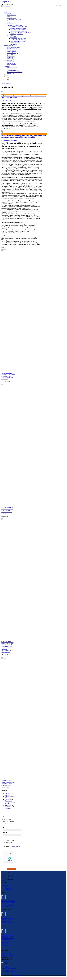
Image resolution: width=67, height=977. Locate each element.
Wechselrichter (11, 63)
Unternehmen (7, 13)
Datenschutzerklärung (10, 968)
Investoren (7, 799)
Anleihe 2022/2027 (12, 50)
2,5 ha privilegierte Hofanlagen (18, 28)
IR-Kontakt (10, 57)
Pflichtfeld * (6, 839)
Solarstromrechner (15, 42)
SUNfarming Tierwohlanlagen (18, 29)
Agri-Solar (7, 793)
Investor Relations (8, 45)
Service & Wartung (12, 44)
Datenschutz (14, 846)
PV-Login (58, 5)
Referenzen (7, 66)
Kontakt (6, 75)
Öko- (6, 803)
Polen (8, 69)
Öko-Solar (7, 805)
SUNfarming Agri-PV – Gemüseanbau (20, 32)
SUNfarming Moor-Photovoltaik (18, 31)
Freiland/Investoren (12, 67)
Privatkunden (10, 73)
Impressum (7, 970)
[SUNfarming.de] (6, 6)
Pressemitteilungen (12, 51)
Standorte (9, 16)
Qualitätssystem (8, 60)
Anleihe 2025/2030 (12, 48)
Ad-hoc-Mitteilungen (12, 53)
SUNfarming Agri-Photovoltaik (18, 26)
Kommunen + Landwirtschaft (14, 72)
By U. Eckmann (5, 100)
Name (4, 827)
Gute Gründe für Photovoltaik (18, 38)
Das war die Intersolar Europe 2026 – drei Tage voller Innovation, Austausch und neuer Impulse (7, 510)
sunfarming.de (18, 975)
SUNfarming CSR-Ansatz (14, 19)
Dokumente (10, 54)
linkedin (3, 1)
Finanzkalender (11, 56)
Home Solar (10, 35)
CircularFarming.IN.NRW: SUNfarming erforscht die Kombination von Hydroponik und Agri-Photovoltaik (8, 376)
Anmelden (12, 869)
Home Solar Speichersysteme (18, 41)
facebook (8, 1)
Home (5, 12)
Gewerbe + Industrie (12, 70)
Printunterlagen (11, 58)
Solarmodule (10, 61)
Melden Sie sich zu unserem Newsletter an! (7, 954)
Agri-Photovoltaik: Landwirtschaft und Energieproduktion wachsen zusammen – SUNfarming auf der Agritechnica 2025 (23, 136)
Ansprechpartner (11, 18)
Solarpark (7, 808)
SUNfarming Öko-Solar (16, 34)
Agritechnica (13, 100)
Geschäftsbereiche (8, 23)
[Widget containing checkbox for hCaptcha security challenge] (9, 857)
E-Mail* (5, 832)
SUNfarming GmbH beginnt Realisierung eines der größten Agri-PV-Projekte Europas (8, 783)
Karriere (9, 21)
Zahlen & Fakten (11, 15)
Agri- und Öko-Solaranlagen (14, 25)
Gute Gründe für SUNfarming (18, 39)
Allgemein (7, 795)
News (8, 22)
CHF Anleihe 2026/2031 (13, 47)
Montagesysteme (11, 64)
